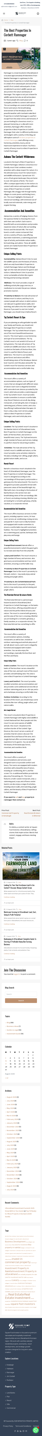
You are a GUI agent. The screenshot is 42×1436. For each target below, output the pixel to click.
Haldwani (10, 1369)
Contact (36, 1426)
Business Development (15, 1241)
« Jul (6, 1078)
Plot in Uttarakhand (27, 1286)
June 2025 (10, 1149)
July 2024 (10, 1190)
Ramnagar (10, 1372)
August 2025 (11, 1141)
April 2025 (10, 1156)
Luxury (15, 1280)
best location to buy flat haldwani (25, 1236)
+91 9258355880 (9, 3)
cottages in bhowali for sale (27, 1247)
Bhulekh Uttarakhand (23, 1239)
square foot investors (23, 1303)
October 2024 (12, 1178)
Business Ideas (12, 1026)
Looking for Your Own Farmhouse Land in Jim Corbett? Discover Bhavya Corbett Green (19, 886)
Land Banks (11, 1393)
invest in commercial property (18, 1260)
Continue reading (9, 897)
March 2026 (11, 1116)
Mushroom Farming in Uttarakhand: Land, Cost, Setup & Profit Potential (20, 913)
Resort (9, 1400)
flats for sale (24, 1250)
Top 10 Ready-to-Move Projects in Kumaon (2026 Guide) (21, 1214)
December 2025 (13, 1127)
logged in (17, 974)
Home (6, 20)
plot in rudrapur (17, 1286)
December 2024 (13, 1171)
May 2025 (10, 1153)
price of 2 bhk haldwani (16, 1289)
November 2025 (13, 1130)
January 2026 (12, 1123)
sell (16, 797)
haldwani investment (17, 1256)
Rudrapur (10, 1380)
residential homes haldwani (19, 1301)
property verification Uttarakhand (18, 1291)
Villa (8, 1404)
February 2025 (12, 1164)
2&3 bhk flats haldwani (11, 1236)
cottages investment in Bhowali (13, 1250)
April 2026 (11, 1112)
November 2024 (13, 1175)
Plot (8, 1397)
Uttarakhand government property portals (18, 1310)
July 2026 (10, 1101)
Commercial (11, 1408)
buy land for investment (20, 1245)
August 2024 (11, 1186)
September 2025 (13, 1138)
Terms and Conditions (23, 1426)
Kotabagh (10, 1365)
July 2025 (10, 1145)
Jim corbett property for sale (27, 1274)
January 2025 (12, 1167)
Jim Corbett (11, 1376)
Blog (12, 20)
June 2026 (11, 1104)
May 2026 (10, 1108)
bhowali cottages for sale (11, 1239)
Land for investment (11, 1277)
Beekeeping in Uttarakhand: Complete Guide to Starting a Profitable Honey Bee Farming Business (20, 942)
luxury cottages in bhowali (25, 1280)
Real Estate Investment (18, 1296)
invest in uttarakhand (25, 1265)
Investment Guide (13, 1034)
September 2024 (13, 1182)
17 (6, 1064)
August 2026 (11, 1097)
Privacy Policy (8, 1426)
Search (21, 1001)
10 (6, 1061)
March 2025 (11, 1160)
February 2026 (12, 1119)
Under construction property (22, 1307)
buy (23, 797)
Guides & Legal (12, 1030)
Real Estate (16, 1294)
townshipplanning (9, 1307)
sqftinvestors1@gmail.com (9, 6)
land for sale (22, 1277)
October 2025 (12, 1134)
